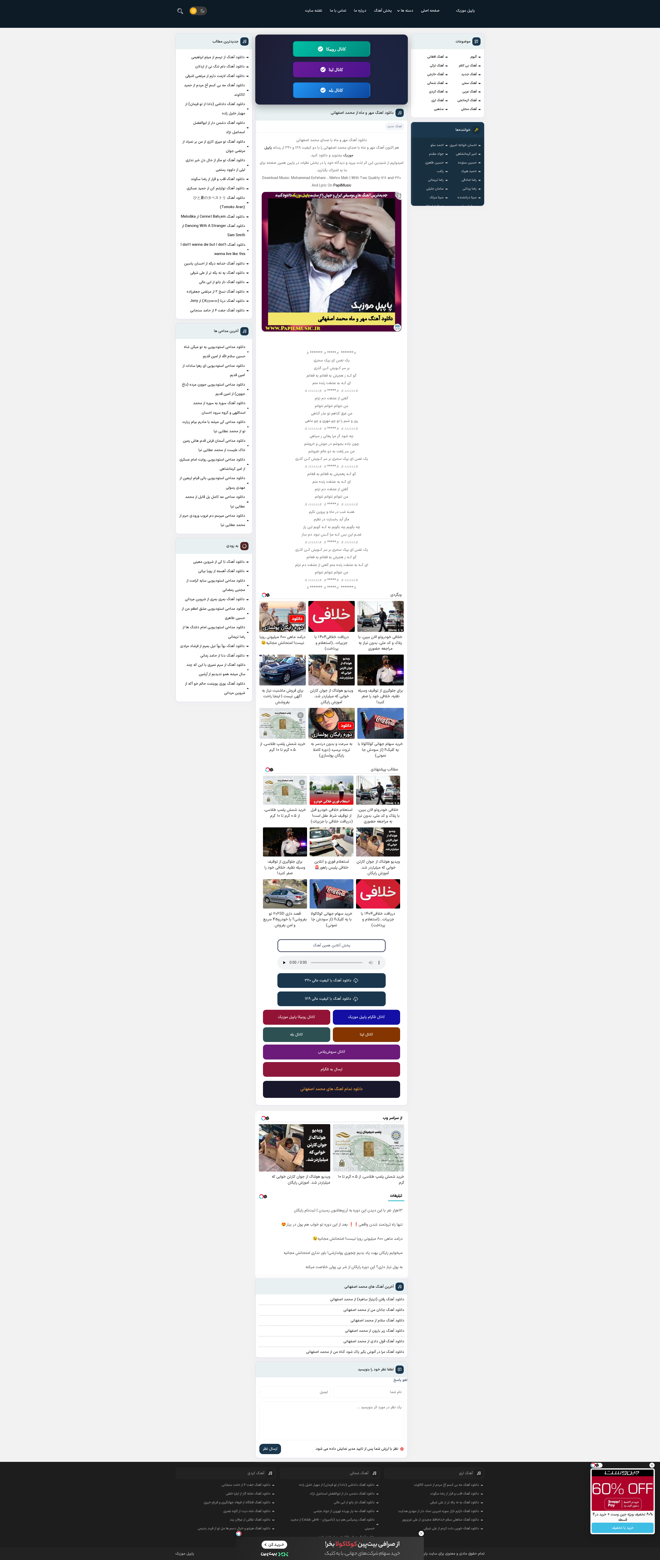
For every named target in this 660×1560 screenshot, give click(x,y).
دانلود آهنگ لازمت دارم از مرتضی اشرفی (215, 76)
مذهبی (439, 109)
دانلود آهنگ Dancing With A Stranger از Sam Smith (213, 230)
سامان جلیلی (435, 188)
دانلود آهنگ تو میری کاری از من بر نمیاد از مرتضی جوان (214, 146)
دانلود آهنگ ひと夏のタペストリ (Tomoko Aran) (219, 202)
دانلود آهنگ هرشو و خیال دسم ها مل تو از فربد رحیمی (234, 1528)
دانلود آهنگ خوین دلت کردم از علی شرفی (451, 1528)
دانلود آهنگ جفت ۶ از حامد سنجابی (217, 310)
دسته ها (407, 10)
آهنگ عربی (469, 91)
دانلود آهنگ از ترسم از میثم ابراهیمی (218, 57)
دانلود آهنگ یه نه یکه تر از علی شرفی (217, 273)
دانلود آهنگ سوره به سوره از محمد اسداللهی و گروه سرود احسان (219, 408)
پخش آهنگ (383, 10)
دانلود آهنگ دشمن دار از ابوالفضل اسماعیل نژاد (219, 127)
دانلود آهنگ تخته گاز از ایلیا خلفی (248, 1493)
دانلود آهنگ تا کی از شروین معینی (219, 562)
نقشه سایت (313, 10)
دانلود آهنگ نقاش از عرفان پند (250, 1519)
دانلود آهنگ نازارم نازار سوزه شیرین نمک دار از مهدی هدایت (438, 1511)
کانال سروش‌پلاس (331, 1052)
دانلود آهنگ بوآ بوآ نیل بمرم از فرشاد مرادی (212, 646)
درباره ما (360, 10)
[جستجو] (180, 10)
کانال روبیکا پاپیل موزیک (296, 1017)
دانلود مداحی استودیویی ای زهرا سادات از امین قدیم (214, 370)
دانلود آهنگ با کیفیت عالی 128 (328, 999)
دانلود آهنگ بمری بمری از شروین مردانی (215, 599)
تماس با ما (338, 10)
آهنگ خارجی (435, 74)
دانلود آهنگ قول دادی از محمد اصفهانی (373, 1341)
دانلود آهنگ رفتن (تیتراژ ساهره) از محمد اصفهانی (367, 1299)
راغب (440, 171)
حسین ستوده (467, 162)
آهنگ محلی (469, 109)
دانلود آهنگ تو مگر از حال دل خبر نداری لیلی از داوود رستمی (215, 165)
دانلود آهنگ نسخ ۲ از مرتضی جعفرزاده (216, 291)
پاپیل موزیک (465, 10)
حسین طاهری (434, 162)
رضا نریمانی (436, 180)
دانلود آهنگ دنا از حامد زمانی (222, 655)
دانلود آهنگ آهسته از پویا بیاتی (221, 571)
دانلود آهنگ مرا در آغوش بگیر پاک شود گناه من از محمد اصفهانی (355, 1352)
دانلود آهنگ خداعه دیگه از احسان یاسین (214, 263)
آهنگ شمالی (435, 83)
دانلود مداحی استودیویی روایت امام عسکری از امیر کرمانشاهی (212, 464)
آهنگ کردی (436, 91)
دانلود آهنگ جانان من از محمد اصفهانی (373, 1310)
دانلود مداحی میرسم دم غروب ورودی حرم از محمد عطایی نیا (212, 520)
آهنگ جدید (469, 74)
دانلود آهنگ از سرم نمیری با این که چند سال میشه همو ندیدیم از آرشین (215, 669)
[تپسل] (238, 1533)
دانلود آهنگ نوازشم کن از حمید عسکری (216, 188)
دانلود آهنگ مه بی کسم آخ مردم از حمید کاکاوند (214, 90)
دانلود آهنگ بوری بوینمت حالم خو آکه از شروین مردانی (215, 688)
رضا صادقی (469, 180)
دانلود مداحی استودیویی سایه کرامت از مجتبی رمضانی (215, 585)
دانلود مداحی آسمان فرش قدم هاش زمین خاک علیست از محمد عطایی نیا (214, 445)
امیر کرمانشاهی (466, 154)
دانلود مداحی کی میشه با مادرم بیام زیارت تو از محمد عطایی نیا (213, 426)
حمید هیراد (469, 171)
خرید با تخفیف (623, 1528)
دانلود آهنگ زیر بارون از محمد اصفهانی (374, 1331)
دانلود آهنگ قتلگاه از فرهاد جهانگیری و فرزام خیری (237, 1502)
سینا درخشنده (467, 197)
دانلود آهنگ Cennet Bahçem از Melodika (213, 216)
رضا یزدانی (470, 188)
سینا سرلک (437, 197)
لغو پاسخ (400, 1380)
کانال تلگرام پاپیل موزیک (366, 1017)
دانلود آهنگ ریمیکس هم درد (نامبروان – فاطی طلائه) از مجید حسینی (333, 1524)
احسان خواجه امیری (463, 145)
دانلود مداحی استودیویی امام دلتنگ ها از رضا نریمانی (214, 632)
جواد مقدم (436, 154)
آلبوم (474, 57)
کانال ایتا (336, 69)
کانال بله (336, 90)
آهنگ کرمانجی (467, 100)
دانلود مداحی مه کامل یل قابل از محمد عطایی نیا (215, 501)
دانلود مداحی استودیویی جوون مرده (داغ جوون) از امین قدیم (213, 389)
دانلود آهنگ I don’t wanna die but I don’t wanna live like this (213, 249)
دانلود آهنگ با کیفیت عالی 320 (328, 980)
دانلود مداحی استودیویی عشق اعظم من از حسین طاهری (213, 613)
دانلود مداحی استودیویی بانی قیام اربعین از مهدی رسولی (212, 483)
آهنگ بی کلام (468, 65)
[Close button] (421, 1533)
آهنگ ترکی (437, 65)
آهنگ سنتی (469, 83)
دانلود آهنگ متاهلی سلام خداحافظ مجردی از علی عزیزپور (440, 1519)
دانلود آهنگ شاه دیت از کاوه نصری (246, 1511)
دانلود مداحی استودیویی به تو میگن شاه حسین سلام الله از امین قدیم (214, 351)
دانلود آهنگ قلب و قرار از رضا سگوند (218, 179)
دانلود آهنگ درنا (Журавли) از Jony (217, 301)
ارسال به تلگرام (331, 1069)
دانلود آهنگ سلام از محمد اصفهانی (377, 1320)
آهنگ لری (437, 100)
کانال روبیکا (336, 49)
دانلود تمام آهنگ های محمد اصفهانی (331, 1089)
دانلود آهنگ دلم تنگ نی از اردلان (220, 66)
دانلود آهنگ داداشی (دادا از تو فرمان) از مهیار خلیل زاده (215, 108)
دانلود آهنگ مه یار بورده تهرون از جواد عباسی (344, 1511)
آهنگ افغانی (435, 57)
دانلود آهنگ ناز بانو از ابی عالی (222, 282)
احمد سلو (437, 145)
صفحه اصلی (430, 10)
